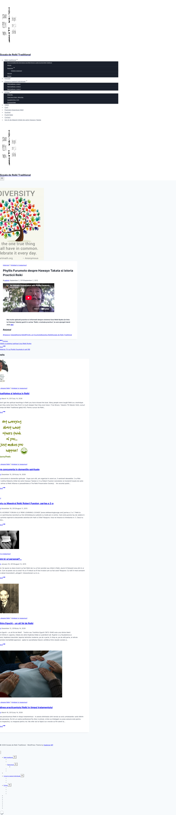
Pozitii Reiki (9, 115)
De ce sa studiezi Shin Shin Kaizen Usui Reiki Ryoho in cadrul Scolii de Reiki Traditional (29, 62)
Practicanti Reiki (11, 102)
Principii (7, 78)
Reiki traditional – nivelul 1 (14, 84)
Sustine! (8, 112)
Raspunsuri (10, 764)
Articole (9, 65)
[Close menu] (0, 752)
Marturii (9, 76)
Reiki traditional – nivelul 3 (14, 89)
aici (12, 325)
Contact (7, 117)
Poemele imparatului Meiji (14, 110)
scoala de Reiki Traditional (62, 335)
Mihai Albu (10, 94)
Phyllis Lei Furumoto (33, 335)
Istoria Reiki (20, 335)
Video (7, 105)
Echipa (6, 785)
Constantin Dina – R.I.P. (13, 100)
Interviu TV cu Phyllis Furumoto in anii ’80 (15, 348)
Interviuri (9, 73)
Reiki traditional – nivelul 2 (14, 86)
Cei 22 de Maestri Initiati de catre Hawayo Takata (23, 120)
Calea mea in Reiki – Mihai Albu (15, 97)
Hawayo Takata (9, 335)
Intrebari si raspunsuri (16, 70)
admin (7, 280)
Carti (6, 107)
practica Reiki (46, 335)
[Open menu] (2, 178)
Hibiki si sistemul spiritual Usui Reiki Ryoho (15, 342)
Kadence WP (48, 745)
